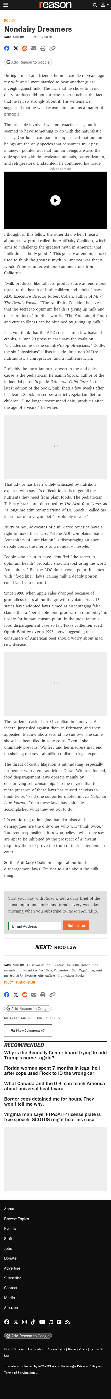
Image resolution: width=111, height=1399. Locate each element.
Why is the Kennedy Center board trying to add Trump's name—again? (55, 1055)
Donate (10, 1258)
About (9, 1208)
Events (10, 1228)
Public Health (25, 982)
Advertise (12, 1268)
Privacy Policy (77, 1349)
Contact (10, 1287)
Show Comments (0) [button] (30, 1030)
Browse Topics (16, 1218)
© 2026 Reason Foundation (24, 1349)
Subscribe (76, 925)
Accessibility (56, 1349)
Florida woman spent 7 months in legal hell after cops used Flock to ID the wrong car (52, 1070)
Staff (8, 1238)
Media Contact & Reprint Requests (32, 1018)
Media (9, 1297)
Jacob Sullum (14, 37)
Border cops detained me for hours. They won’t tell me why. (49, 1101)
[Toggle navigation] (5, 5)
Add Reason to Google (30, 62)
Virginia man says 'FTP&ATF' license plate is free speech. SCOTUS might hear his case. (52, 1116)
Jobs (8, 1248)
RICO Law (55, 947)
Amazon (11, 1307)
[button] (105, 5)
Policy (9, 20)
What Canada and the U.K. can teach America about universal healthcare (54, 1086)
